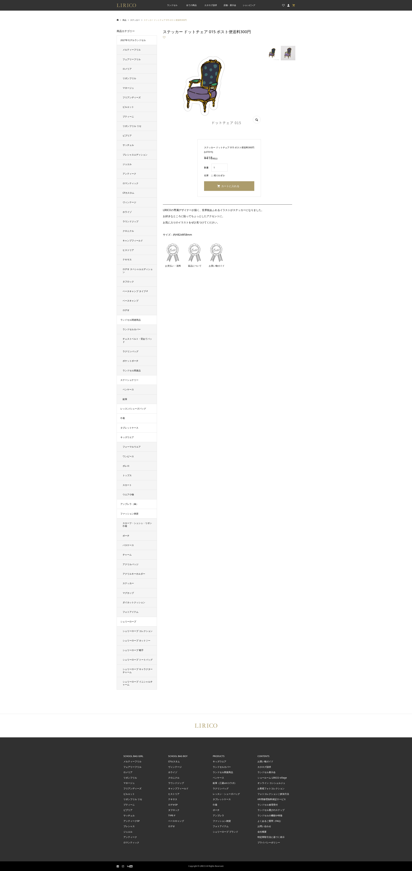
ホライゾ (127, 211)
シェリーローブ (128, 621)
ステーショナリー (129, 379)
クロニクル (128, 230)
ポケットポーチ (130, 360)
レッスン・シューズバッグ (226, 793)
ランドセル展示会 (267, 772)
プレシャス (129, 826)
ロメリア (127, 68)
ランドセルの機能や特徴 (270, 815)
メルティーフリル (132, 49)
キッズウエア (127, 437)
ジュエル (127, 164)
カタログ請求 (210, 5)
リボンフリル (129, 78)
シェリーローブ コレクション (138, 631)
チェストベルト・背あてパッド (137, 340)
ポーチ (126, 535)
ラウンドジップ (130, 221)
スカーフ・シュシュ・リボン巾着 (137, 524)
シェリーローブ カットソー (136, 640)
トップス (127, 475)
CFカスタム (128, 192)
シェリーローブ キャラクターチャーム (138, 671)
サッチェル (128, 145)
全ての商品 (191, 5)
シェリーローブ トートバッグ (138, 659)
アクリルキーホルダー (134, 573)
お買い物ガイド (265, 761)
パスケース (128, 545)
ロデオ (126, 310)
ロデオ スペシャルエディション (138, 271)
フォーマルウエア (132, 446)
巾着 (122, 418)
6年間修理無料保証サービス (272, 799)
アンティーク (129, 173)
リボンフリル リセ (132, 126)
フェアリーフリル (132, 59)
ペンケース (128, 389)
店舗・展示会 (230, 5)
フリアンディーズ (132, 97)
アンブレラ (218, 815)
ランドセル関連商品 (130, 319)
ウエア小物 (128, 494)
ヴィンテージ (129, 202)
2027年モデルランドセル (133, 40)
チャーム (127, 554)
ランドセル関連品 (132, 370)
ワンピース (128, 456)
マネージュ (128, 87)
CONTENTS (263, 756)
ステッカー (128, 583)
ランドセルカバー (132, 329)
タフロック (128, 281)
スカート (127, 484)
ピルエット (128, 106)
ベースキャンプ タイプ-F (135, 291)
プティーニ (128, 116)
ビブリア (127, 135)
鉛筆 (125, 399)
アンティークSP (131, 820)
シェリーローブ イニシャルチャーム (138, 683)
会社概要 (262, 831)
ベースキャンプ (130, 300)
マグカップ (128, 592)
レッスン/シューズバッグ (133, 408)
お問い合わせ (264, 826)
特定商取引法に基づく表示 (271, 837)
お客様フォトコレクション (271, 788)
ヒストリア (128, 250)
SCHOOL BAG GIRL (133, 756)
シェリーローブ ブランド (225, 831)
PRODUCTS (219, 756)
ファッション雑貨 (129, 513)
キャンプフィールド (133, 240)
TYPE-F (171, 815)
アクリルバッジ (130, 564)
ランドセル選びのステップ (271, 809)
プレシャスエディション (135, 154)
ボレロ (126, 465)
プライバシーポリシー (269, 842)
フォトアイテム (130, 611)
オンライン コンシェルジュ (271, 782)
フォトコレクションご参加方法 (273, 793)
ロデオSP (173, 804)
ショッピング (249, 5)
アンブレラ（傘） (129, 503)
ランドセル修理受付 (268, 804)
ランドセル (172, 5)
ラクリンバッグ (130, 351)
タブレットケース (129, 427)
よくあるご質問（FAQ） (270, 820)
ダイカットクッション (134, 602)
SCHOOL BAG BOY (177, 756)
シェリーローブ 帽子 (133, 650)
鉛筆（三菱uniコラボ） (225, 782)
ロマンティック (130, 183)
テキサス (127, 259)
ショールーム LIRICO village (272, 777)
